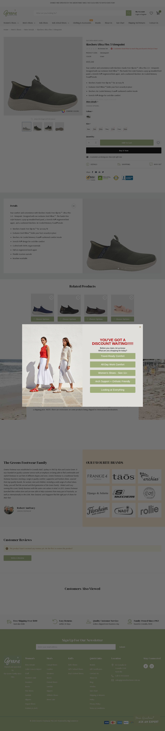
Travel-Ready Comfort (113, 356)
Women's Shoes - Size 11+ (112, 373)
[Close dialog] (140, 327)
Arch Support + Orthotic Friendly (112, 381)
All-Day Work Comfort (112, 364)
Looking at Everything (112, 389)
